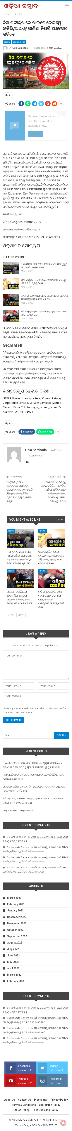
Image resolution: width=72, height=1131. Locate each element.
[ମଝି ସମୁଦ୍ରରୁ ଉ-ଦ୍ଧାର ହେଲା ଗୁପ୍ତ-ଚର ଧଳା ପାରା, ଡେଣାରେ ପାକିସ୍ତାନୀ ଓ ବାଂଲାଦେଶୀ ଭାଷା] (11, 316)
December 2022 (16, 916)
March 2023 (14, 897)
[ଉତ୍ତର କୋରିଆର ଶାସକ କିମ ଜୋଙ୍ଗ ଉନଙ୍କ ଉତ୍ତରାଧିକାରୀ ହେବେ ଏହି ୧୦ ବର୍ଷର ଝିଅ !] (11, 300)
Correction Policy (49, 1104)
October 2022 (15, 929)
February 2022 (16, 981)
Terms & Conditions (24, 1104)
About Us (9, 1099)
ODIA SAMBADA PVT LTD (45, 1125)
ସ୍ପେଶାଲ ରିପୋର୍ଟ (19, 42)
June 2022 (13, 955)
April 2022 (13, 968)
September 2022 (17, 936)
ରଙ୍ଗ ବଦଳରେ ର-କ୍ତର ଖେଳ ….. (20, 810)
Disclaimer (40, 1099)
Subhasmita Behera (18, 847)
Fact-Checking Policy (45, 1110)
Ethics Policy (21, 1110)
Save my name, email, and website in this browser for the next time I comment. (35, 710)
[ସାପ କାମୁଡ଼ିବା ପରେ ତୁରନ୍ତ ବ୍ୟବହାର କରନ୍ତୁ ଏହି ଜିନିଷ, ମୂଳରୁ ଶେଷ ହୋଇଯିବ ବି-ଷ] (11, 284)
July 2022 (13, 949)
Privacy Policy (59, 1099)
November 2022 (16, 923)
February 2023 (16, 904)
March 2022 (14, 974)
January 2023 (15, 910)
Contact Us (24, 1099)
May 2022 (13, 961)
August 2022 (14, 942)
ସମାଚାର (7, 42)
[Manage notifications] (63, 1123)
